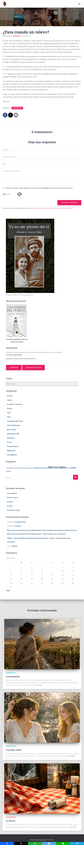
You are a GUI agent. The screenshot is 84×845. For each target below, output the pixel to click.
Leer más (39, 685)
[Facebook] (7, 843)
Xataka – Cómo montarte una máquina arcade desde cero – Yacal (30, 538)
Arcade (9, 396)
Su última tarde (20, 522)
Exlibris (9, 408)
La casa (9, 506)
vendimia (8, 471)
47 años (18, 526)
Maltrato (24, 468)
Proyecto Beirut (12, 446)
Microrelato (44, 468)
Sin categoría (12, 455)
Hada (9, 417)
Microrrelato (17, 108)
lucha (20, 468)
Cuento (9, 400)
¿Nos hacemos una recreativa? (54, 534)
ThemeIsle (50, 840)
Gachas (16, 468)
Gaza (9, 413)
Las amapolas (12, 493)
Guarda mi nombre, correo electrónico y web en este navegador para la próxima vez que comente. (39, 188)
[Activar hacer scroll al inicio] (79, 840)
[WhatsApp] (35, 843)
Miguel (14, 546)
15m (7, 468)
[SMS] (63, 843)
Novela (68, 468)
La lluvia (10, 502)
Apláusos (11, 468)
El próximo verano (13, 510)
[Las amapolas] (42, 644)
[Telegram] (77, 843)
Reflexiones (11, 451)
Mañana (37, 468)
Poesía (9, 442)
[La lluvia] (42, 788)
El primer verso (12, 497)
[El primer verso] (42, 717)
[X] (21, 843)
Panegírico (11, 438)
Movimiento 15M (13, 434)
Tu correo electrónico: (14, 355)
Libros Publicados (13, 425)
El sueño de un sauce (14, 404)
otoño (73, 468)
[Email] (49, 843)
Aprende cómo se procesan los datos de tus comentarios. (53, 208)
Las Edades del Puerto (15, 421)
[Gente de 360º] (5, 4)
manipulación (30, 468)
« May (8, 590)
